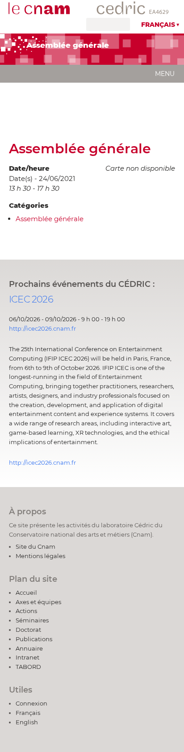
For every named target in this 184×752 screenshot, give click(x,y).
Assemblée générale (80, 148)
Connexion (31, 703)
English (27, 722)
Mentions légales (40, 555)
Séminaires (32, 620)
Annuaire (29, 648)
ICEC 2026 (31, 299)
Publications (34, 639)
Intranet (27, 657)
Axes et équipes (38, 601)
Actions (26, 610)
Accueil (26, 592)
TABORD (28, 666)
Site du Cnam (35, 546)
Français (158, 25)
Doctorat (28, 629)
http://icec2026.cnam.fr (42, 328)
